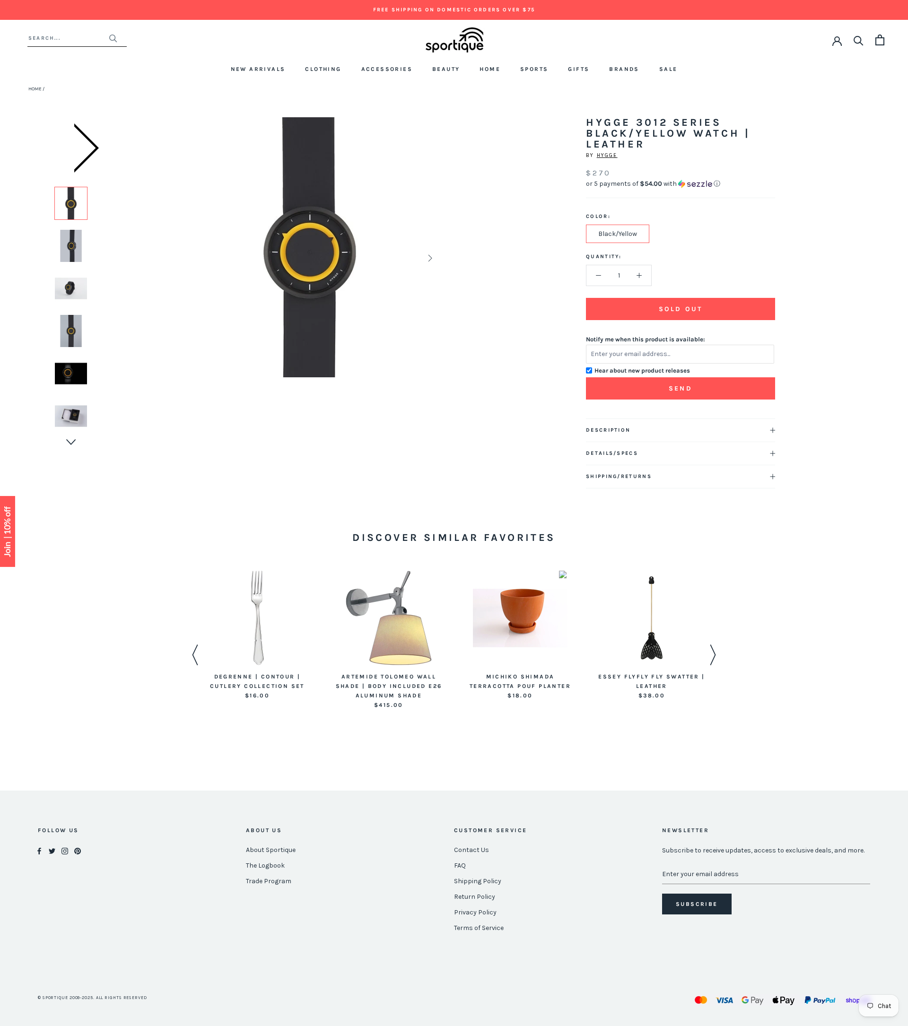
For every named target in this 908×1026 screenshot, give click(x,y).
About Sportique (271, 850)
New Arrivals (258, 69)
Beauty (446, 69)
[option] (70, 203)
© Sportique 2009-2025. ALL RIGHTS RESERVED (92, 997)
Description (608, 430)
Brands (624, 69)
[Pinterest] (77, 850)
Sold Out (680, 309)
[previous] (190, 258)
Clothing (323, 69)
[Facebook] (39, 850)
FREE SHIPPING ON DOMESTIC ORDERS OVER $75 (454, 10)
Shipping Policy (477, 881)
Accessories (386, 69)
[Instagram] (64, 850)
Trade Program (268, 881)
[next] (429, 258)
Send (680, 388)
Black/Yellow (617, 234)
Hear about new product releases (642, 370)
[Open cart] (879, 40)
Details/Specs (612, 453)
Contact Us (471, 850)
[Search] (859, 40)
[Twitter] (52, 850)
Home (490, 69)
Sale (668, 69)
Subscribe (697, 904)
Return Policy (474, 897)
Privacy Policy (475, 912)
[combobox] (68, 38)
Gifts (578, 69)
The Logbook (265, 865)
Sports (534, 69)
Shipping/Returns (619, 476)
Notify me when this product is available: (645, 339)
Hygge (607, 155)
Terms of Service (479, 928)
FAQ (460, 865)
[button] (680, 184)
